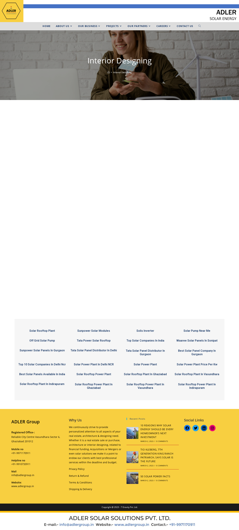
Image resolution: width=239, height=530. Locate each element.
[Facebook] (187, 428)
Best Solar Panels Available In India (42, 374)
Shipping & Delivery (80, 489)
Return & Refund (79, 475)
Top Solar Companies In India (145, 340)
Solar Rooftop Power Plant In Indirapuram (197, 386)
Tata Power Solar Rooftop (94, 340)
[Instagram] (212, 428)
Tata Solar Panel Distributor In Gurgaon (145, 352)
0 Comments (162, 441)
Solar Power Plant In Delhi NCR (94, 364)
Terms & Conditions (80, 482)
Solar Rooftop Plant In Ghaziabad (145, 374)
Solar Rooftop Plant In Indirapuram (42, 384)
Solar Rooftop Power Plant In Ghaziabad (94, 386)
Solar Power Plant (145, 364)
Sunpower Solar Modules (93, 330)
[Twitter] (195, 428)
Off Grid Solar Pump (42, 340)
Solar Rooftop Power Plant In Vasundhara (145, 386)
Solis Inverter (145, 330)
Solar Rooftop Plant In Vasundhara (197, 374)
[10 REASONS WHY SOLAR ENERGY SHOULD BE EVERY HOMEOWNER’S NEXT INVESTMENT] (132, 433)
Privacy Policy (77, 469)
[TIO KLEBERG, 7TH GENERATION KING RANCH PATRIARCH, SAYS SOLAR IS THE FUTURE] (132, 457)
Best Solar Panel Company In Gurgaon (197, 352)
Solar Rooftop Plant (42, 330)
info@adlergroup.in (22, 475)
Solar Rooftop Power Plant (93, 374)
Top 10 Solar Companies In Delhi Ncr (42, 364)
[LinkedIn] (204, 428)
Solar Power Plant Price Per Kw (197, 364)
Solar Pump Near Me (197, 330)
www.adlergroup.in (22, 486)
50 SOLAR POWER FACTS (155, 476)
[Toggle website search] (199, 26)
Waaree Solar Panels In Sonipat (196, 340)
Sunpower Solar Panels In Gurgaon (42, 350)
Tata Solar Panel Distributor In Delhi (94, 350)
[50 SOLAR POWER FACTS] (132, 478)
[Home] (108, 72)
